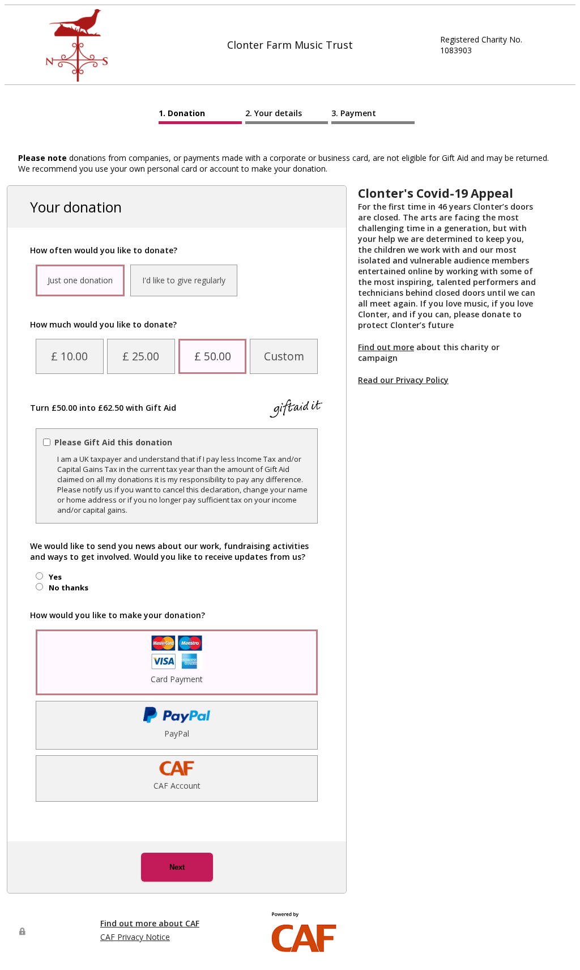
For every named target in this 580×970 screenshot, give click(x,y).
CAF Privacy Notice (135, 936)
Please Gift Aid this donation (113, 442)
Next (177, 867)
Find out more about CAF (149, 923)
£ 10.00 (69, 356)
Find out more (386, 347)
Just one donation (80, 280)
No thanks (68, 587)
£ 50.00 (212, 356)
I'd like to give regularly (183, 280)
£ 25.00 (140, 356)
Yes (55, 577)
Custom (284, 356)
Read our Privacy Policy (403, 380)
